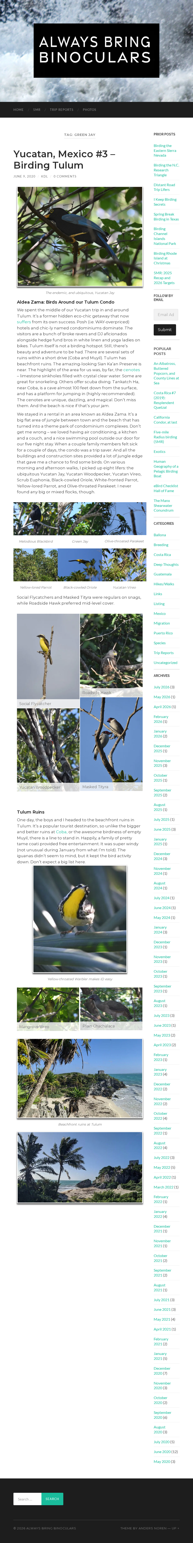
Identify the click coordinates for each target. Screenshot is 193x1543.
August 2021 (159, 1287)
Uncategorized (165, 662)
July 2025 (161, 819)
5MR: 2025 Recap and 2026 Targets (164, 277)
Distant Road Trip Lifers (164, 187)
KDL (44, 176)
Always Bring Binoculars (51, 1528)
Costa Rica (162, 554)
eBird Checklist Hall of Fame (166, 488)
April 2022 (162, 1177)
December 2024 (162, 856)
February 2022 (161, 1199)
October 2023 (160, 973)
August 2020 (159, 1429)
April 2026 (162, 706)
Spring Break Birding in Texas (166, 216)
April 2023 (162, 1044)
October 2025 (160, 777)
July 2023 (161, 1015)
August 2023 (159, 1003)
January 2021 (160, 1356)
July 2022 (161, 1157)
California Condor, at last (165, 419)
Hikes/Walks (164, 584)
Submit (165, 330)
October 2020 (160, 1400)
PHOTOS (89, 110)
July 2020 (161, 1441)
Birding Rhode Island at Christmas (165, 258)
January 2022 (160, 1214)
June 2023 (162, 1025)
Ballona (160, 534)
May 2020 (162, 1461)
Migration (162, 623)
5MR (36, 110)
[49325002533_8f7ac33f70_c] (48, 1009)
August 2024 (159, 885)
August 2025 (159, 807)
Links (158, 593)
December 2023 (162, 944)
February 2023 (161, 1057)
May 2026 (162, 696)
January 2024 (160, 929)
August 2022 (159, 1145)
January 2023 (160, 1071)
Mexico (160, 613)
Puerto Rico (163, 633)
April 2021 (162, 1329)
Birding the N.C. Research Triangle (166, 170)
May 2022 (162, 1167)
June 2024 (162, 907)
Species (160, 642)
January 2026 (160, 733)
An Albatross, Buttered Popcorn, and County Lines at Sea (166, 373)
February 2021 (161, 1341)
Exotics (159, 451)
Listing (159, 603)
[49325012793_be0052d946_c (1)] (48, 661)
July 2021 (161, 1299)
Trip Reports (61, 110)
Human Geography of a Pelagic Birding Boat (166, 468)
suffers (24, 322)
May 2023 (162, 1035)
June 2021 (162, 1309)
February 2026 (161, 719)
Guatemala (163, 574)
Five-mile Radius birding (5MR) (165, 437)
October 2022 (160, 1115)
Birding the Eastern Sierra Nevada (165, 150)
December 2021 (162, 1228)
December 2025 (162, 748)
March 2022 (163, 1187)
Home (18, 110)
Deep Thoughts (166, 564)
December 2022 (162, 1086)
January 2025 (160, 841)
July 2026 (161, 687)
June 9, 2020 (24, 176)
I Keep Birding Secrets (165, 201)
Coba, (62, 831)
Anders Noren (153, 1528)
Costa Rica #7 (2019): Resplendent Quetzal (165, 399)
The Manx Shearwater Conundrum (163, 505)
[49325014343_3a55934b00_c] (48, 749)
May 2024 (162, 917)
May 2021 (162, 1319)
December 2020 (162, 1370)
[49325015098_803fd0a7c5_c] (111, 1009)
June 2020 (162, 1451)
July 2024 (161, 897)
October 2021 (160, 1258)
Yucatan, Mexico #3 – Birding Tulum (64, 159)
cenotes (131, 369)
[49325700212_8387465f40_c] (111, 655)
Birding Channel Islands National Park (165, 235)
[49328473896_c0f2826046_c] (111, 744)
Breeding (161, 544)
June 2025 (162, 829)
